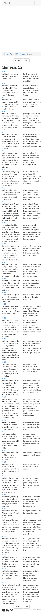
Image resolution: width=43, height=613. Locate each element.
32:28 (4, 517)
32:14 (4, 292)
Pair (11, 54)
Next (26, 60)
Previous (18, 60)
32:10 (4, 222)
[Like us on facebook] (3, 610)
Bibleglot (7, 3)
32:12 (4, 262)
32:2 (3, 83)
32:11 (4, 243)
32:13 (4, 278)
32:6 (3, 150)
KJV (16, 54)
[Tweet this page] (11, 610)
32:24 (4, 462)
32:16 (4, 318)
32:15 (4, 304)
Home (5, 54)
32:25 (4, 476)
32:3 (3, 97)
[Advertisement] (21, 30)
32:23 (4, 450)
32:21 (4, 420)
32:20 (4, 397)
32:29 (4, 536)
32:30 (4, 555)
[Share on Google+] (7, 610)
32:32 (4, 582)
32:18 (4, 362)
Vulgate (22, 54)
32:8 (3, 188)
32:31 (4, 568)
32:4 (3, 111)
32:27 (4, 508)
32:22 (4, 431)
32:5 (3, 132)
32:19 (4, 378)
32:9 (3, 202)
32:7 (3, 169)
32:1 (3, 71)
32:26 (4, 494)
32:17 (4, 339)
